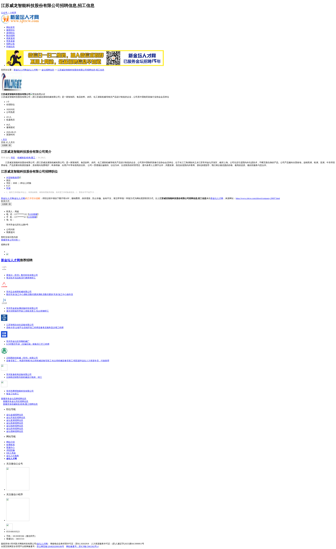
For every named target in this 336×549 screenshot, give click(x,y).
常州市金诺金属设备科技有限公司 (22, 308)
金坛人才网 (32, 70)
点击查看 (33, 214)
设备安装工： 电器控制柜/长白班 (21, 361)
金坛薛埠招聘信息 (14, 428)
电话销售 (14, 377)
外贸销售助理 (12, 177)
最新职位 (10, 30)
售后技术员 (11, 278)
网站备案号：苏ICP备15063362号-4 (82, 546)
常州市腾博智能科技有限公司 (20, 391)
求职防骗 (10, 450)
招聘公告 (10, 44)
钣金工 (9, 394)
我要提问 (10, 232)
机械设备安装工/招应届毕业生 (72, 361)
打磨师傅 (27, 278)
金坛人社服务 (12, 456)
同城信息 (10, 46)
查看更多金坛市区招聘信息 (15, 401)
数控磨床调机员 (37, 294)
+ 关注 (4, 139)
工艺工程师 (44, 344)
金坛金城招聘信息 (14, 415)
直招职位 (10, 33)
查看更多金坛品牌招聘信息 (13, 398)
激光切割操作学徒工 (15, 311)
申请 (8, 188)
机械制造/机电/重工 (26, 158)
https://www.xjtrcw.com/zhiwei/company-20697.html (258, 198)
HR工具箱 (11, 453)
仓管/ (12, 327)
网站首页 (10, 27)
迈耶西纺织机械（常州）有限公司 (22, 358)
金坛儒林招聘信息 (14, 431)
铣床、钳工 (37, 377)
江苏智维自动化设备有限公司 (20, 325)
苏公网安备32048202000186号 (50, 546)
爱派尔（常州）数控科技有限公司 (22, 275)
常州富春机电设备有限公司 (19, 374)
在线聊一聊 (6, 145)
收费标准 (10, 445)
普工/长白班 (37, 311)
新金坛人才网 (20, 70)
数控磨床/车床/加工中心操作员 (59, 294)
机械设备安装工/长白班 (47, 361)
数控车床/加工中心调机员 (18, 294)
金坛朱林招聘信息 (14, 423)
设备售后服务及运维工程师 (51, 327)
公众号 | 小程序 (8, 13)
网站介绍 (10, 442)
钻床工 (16, 394)
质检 (8, 327)
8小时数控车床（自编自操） (19, 344)
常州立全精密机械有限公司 (19, 292)
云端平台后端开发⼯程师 (26, 327)
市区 (13, 158)
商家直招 (10, 38)
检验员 (36, 344)
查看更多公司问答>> (10, 240)
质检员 (28, 311)
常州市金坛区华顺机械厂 (17, 341)
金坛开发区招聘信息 (15, 417)
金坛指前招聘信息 (14, 426)
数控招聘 (10, 35)
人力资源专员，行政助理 (97, 361)
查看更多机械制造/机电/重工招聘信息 (20, 404)
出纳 (8, 377)
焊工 (34, 278)
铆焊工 (46, 311)
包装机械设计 (25, 377)
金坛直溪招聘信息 (14, 420)
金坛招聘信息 (47, 70)
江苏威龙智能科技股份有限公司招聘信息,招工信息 (80, 70)
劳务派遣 (10, 41)
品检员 (20, 278)
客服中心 (10, 447)
